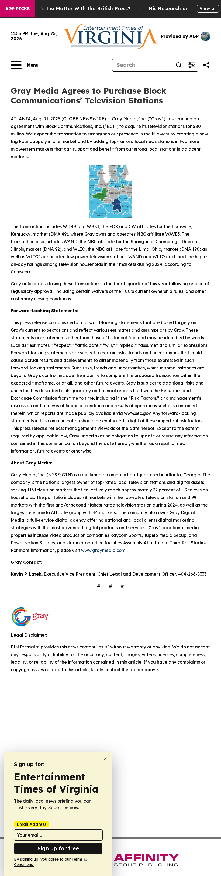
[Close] (105, 758)
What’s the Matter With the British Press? (78, 8)
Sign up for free (58, 848)
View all (207, 8)
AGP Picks (17, 8)
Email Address (31, 824)
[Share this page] (206, 65)
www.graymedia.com (103, 550)
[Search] (178, 65)
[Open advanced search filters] (191, 65)
